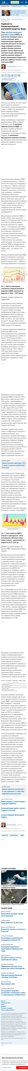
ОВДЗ (22, 835)
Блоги (8, 19)
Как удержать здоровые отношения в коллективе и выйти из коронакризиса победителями (13, 993)
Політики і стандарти (7, 1008)
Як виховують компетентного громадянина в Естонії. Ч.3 (11, 939)
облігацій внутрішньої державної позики (11, 33)
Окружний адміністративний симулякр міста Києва (11, 976)
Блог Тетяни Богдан (17, 19)
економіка (14, 835)
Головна (3, 19)
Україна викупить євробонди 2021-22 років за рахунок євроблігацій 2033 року (14, 465)
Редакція (3, 1006)
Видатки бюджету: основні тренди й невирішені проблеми (13, 802)
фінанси (5, 835)
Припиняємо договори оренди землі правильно (12, 915)
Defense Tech (5, 6)
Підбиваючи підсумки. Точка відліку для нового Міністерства (12, 967)
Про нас (3, 1001)
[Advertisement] (14, 163)
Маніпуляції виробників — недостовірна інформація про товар (12, 949)
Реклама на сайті (5, 1002)
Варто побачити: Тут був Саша (12, 922)
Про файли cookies (6, 1067)
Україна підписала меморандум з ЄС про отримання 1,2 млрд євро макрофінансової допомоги (13, 791)
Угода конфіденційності (7, 1010)
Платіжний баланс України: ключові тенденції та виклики (13, 809)
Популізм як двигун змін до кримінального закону (11, 958)
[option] (14, 13)
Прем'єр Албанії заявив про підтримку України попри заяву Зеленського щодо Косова (18, 14)
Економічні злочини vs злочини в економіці (13, 930)
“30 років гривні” (16, 6)
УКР (22, 2)
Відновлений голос (8, 984)
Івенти (3, 1004)
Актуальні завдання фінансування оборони (12, 816)
